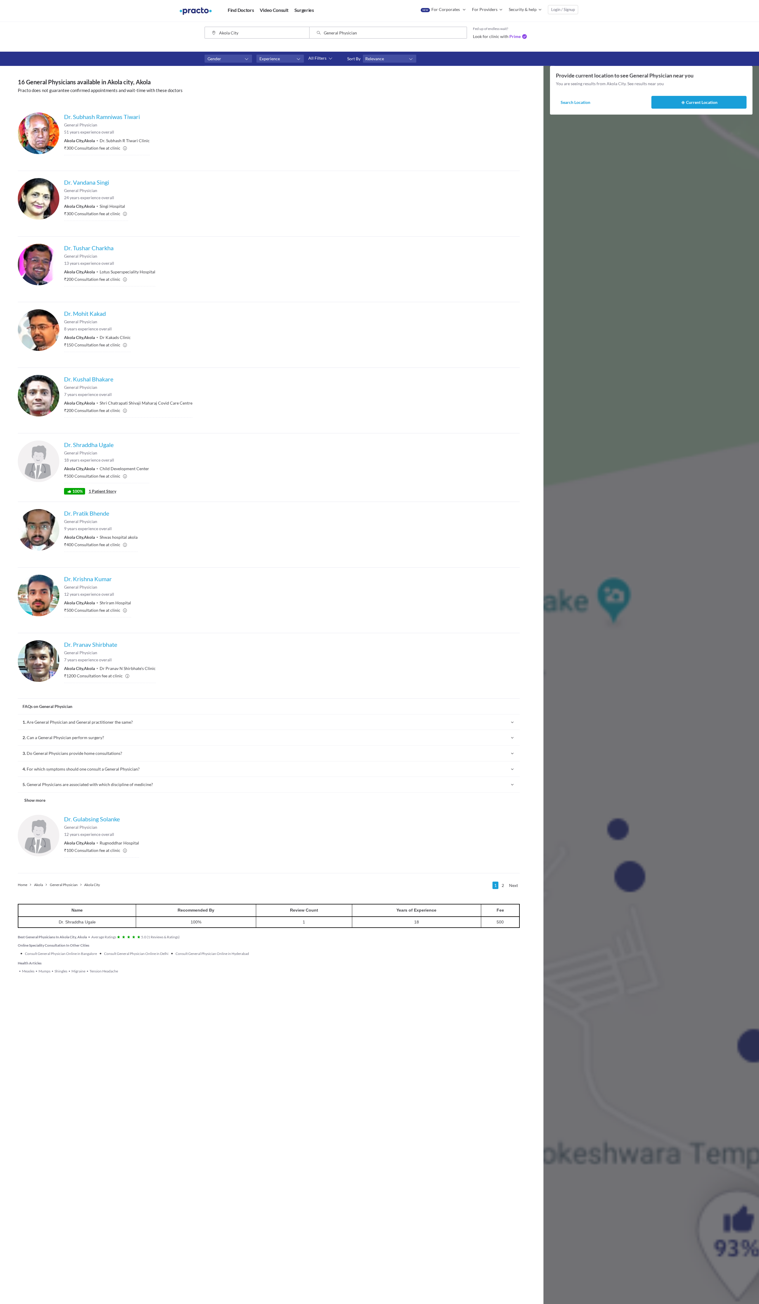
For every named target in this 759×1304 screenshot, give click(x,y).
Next (513, 885)
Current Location (701, 102)
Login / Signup (563, 9)
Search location (575, 102)
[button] (228, 59)
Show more (34, 800)
